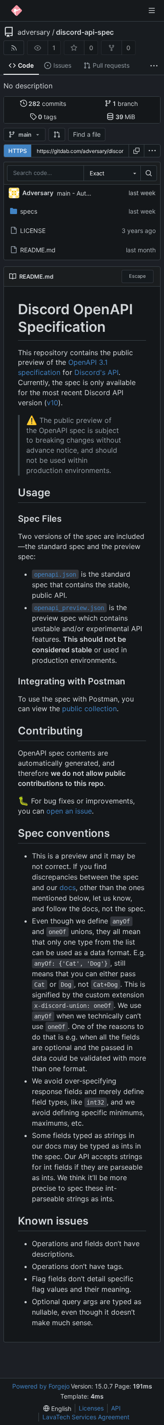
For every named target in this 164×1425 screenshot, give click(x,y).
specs (28, 211)
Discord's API (96, 372)
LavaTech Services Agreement (85, 1417)
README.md (38, 250)
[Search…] (148, 173)
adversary (33, 32)
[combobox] (112, 173)
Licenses (91, 1408)
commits (47, 103)
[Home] (16, 10)
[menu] (152, 150)
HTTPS (17, 150)
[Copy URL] (136, 150)
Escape (137, 276)
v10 (52, 402)
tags (47, 116)
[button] (57, 134)
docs (67, 887)
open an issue (69, 811)
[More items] (154, 66)
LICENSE (32, 230)
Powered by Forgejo (41, 1386)
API (116, 1408)
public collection (89, 708)
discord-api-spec (85, 32)
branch (125, 103)
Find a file (87, 134)
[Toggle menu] (152, 10)
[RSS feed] (13, 47)
